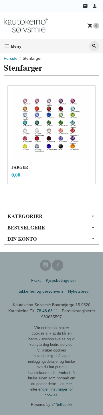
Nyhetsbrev (78, 291)
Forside (10, 58)
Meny (15, 46)
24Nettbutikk (62, 404)
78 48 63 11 (47, 310)
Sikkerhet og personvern (41, 291)
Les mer (65, 384)
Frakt (36, 280)
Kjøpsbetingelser (61, 280)
